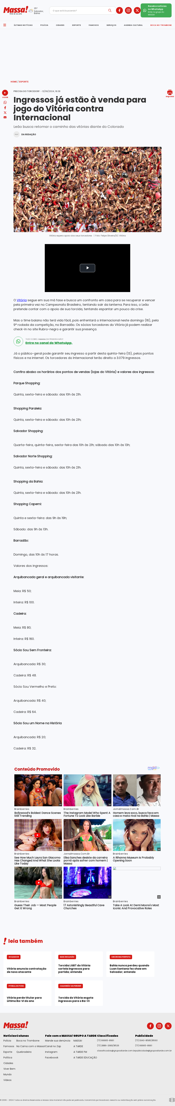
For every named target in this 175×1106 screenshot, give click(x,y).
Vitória (22, 300)
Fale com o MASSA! (59, 1036)
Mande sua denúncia (57, 1040)
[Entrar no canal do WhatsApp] (18, 341)
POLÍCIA (44, 25)
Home (14, 81)
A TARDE (78, 1046)
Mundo (7, 1074)
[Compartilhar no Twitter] (5, 113)
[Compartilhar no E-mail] (5, 117)
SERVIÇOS (111, 25)
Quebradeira (23, 1052)
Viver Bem (9, 1068)
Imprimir (170, 96)
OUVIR (5, 97)
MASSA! (77, 1040)
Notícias (9, 1036)
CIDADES (60, 25)
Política (7, 1057)
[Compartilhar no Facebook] (5, 108)
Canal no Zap (53, 1046)
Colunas (22, 1036)
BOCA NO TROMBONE (161, 25)
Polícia (7, 1040)
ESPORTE (76, 25)
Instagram (51, 1052)
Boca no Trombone (27, 1040)
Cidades (8, 1063)
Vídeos (7, 1080)
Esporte (24, 81)
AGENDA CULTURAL (133, 25)
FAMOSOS (94, 25)
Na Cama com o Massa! (30, 1046)
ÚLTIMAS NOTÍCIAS (23, 25)
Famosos (8, 1046)
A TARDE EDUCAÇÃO (85, 1057)
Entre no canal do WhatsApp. (48, 343)
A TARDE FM (80, 1052)
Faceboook (51, 1057)
